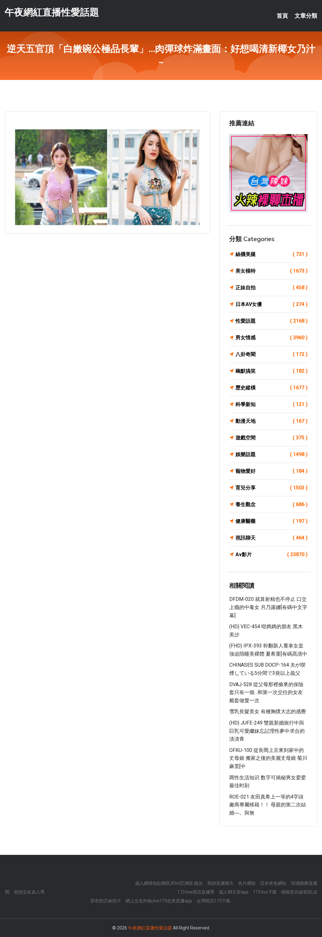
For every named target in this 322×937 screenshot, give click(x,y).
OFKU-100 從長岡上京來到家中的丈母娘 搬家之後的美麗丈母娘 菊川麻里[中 (268, 758)
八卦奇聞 (272, 354)
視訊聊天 (272, 538)
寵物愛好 (272, 471)
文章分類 (306, 16)
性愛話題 (272, 321)
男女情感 (272, 338)
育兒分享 (272, 488)
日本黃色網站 (273, 883)
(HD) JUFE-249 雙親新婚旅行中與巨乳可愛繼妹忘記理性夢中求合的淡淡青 (267, 731)
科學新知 (272, 404)
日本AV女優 (272, 304)
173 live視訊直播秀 (195, 892)
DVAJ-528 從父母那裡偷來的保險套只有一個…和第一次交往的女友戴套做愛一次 (266, 692)
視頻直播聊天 (220, 883)
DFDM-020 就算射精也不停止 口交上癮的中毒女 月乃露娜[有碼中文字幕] (268, 607)
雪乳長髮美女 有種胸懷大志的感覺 (267, 711)
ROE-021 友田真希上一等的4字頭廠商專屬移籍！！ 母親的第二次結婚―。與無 (267, 805)
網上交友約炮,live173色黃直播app (158, 900)
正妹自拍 (272, 288)
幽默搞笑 (272, 371)
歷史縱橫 (272, 388)
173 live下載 (265, 892)
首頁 (282, 16)
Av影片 (272, 554)
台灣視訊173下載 (213, 900)
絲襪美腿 (272, 254)
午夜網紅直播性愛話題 (52, 12)
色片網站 (247, 883)
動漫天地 (272, 421)
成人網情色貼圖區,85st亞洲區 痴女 (169, 883)
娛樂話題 (272, 454)
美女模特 (272, 271)
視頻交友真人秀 (29, 892)
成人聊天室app (233, 892)
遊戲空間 (272, 438)
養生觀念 (272, 504)
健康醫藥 (272, 521)
